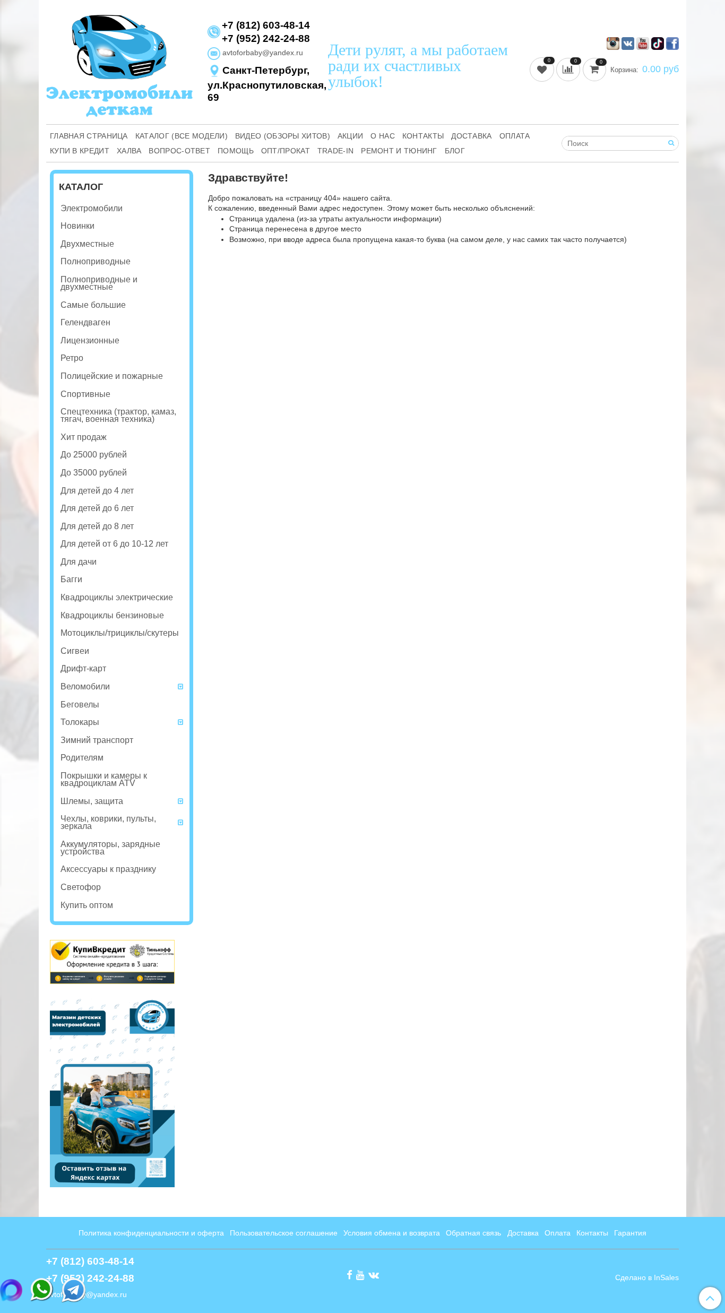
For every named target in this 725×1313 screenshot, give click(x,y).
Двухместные (87, 243)
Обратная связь (473, 1233)
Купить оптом (87, 905)
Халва (129, 150)
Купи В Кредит (79, 150)
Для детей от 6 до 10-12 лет (114, 543)
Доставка (471, 136)
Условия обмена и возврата (391, 1233)
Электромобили (92, 208)
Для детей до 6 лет (97, 508)
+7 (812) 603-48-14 (266, 25)
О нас (382, 136)
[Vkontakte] (373, 1274)
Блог (455, 150)
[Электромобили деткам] (119, 64)
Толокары (80, 722)
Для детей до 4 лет (97, 490)
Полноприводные (96, 261)
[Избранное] (543, 69)
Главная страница (89, 136)
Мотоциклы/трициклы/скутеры (120, 632)
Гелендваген (85, 322)
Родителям (82, 757)
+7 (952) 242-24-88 (266, 38)
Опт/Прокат (285, 150)
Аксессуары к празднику (108, 869)
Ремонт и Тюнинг (399, 150)
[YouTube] (360, 1274)
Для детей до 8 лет (97, 526)
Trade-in (335, 150)
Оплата (514, 136)
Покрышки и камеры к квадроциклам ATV (104, 779)
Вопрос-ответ (179, 150)
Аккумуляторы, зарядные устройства (110, 848)
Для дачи (79, 561)
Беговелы (80, 704)
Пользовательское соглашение (284, 1233)
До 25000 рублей (94, 454)
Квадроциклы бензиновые (112, 615)
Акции (351, 136)
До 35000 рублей (94, 472)
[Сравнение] (569, 69)
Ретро (72, 357)
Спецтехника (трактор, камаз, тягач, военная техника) (118, 415)
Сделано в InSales (647, 1277)
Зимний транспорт (97, 740)
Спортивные (85, 394)
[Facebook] (349, 1274)
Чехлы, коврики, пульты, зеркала (108, 822)
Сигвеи (75, 650)
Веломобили (85, 686)
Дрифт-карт (83, 668)
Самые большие (93, 304)
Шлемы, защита (92, 801)
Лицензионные (90, 340)
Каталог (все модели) (181, 136)
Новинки (77, 225)
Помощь (236, 150)
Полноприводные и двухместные (99, 283)
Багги (71, 579)
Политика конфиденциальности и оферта (151, 1233)
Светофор (81, 887)
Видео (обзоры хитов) (282, 136)
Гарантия (630, 1233)
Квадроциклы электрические (117, 597)
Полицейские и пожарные (112, 376)
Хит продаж (84, 437)
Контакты (423, 136)
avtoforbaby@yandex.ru (261, 52)
